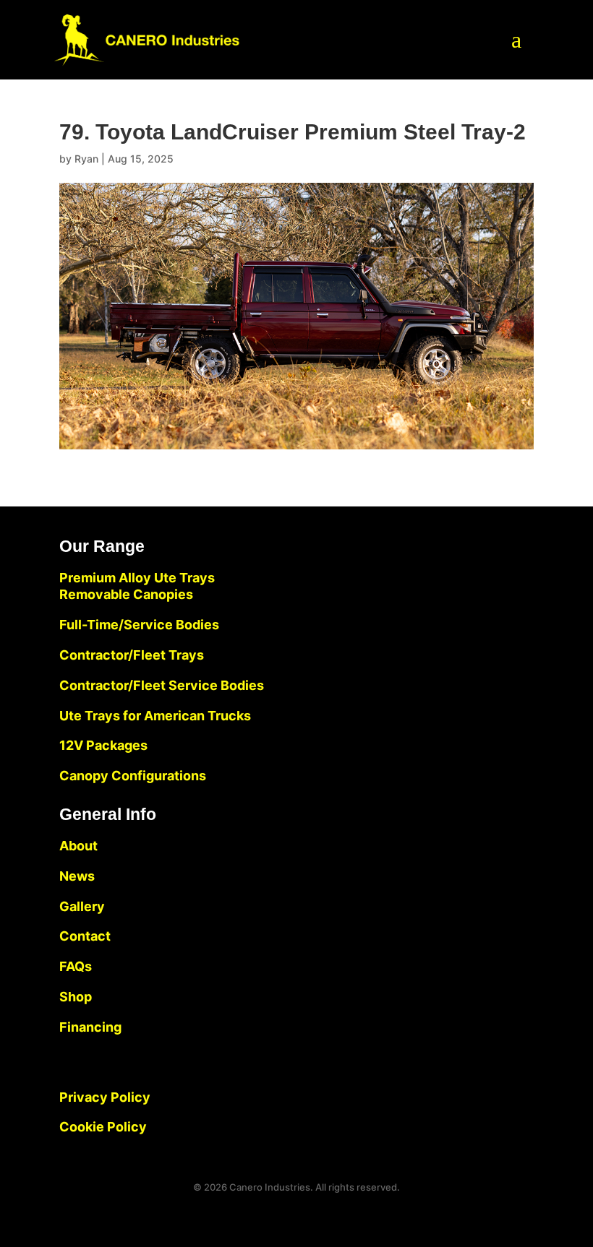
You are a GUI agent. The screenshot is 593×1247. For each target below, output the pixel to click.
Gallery (82, 906)
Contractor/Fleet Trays (131, 655)
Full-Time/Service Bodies (139, 624)
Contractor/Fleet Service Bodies (161, 685)
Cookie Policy (103, 1126)
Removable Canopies (126, 594)
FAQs (75, 966)
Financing (90, 1027)
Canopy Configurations (132, 775)
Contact (85, 936)
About (78, 845)
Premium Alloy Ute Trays (137, 577)
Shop (75, 996)
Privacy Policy (104, 1097)
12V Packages (103, 745)
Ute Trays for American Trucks (155, 715)
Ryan (86, 158)
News (77, 876)
